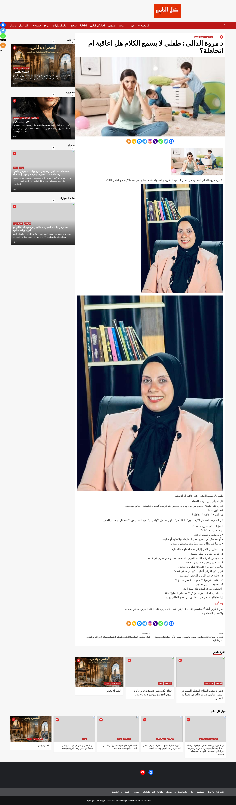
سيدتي (111, 25)
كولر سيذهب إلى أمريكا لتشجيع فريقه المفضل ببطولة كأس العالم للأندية (118, 635)
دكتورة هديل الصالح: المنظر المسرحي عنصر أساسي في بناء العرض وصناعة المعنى (202, 694)
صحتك (73, 25)
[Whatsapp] (160, 141)
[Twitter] (166, 141)
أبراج (46, 25)
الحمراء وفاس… (112, 690)
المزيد (15, 83)
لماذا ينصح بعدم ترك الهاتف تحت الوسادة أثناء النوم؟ (38, 177)
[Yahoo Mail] (155, 141)
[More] (128, 141)
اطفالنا (83, 25)
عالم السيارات (60, 25)
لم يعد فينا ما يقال (21, 124)
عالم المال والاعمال (19, 25)
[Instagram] (150, 141)
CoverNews (132, 800)
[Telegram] (144, 141)
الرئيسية (145, 25)
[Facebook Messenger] (139, 141)
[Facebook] (171, 141)
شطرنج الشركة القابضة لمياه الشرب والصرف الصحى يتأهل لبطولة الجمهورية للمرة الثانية (189, 637)
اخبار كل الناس (97, 25)
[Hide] (1, 51)
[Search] (224, 25)
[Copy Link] (134, 141)
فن (132, 25)
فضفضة (37, 25)
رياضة (121, 25)
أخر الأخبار (209, 37)
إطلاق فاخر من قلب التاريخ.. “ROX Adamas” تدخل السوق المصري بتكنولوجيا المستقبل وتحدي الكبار (42, 225)
